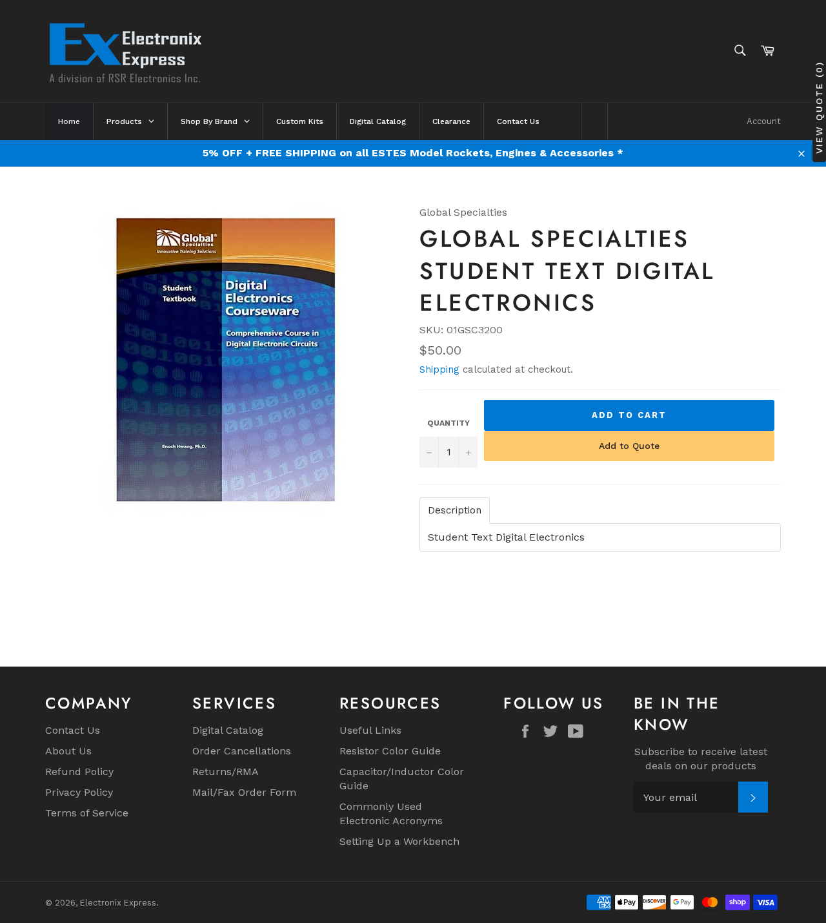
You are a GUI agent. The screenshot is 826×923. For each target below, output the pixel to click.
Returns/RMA (225, 771)
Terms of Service (86, 813)
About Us (68, 751)
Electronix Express (118, 902)
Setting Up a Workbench (399, 841)
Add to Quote (629, 446)
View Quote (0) (819, 107)
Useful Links (370, 730)
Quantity (448, 423)
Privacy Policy (79, 792)
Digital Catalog (227, 730)
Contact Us (72, 730)
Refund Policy (79, 771)
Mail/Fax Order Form (244, 792)
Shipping (439, 369)
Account (764, 121)
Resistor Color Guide (390, 751)
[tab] (454, 510)
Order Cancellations (241, 751)
